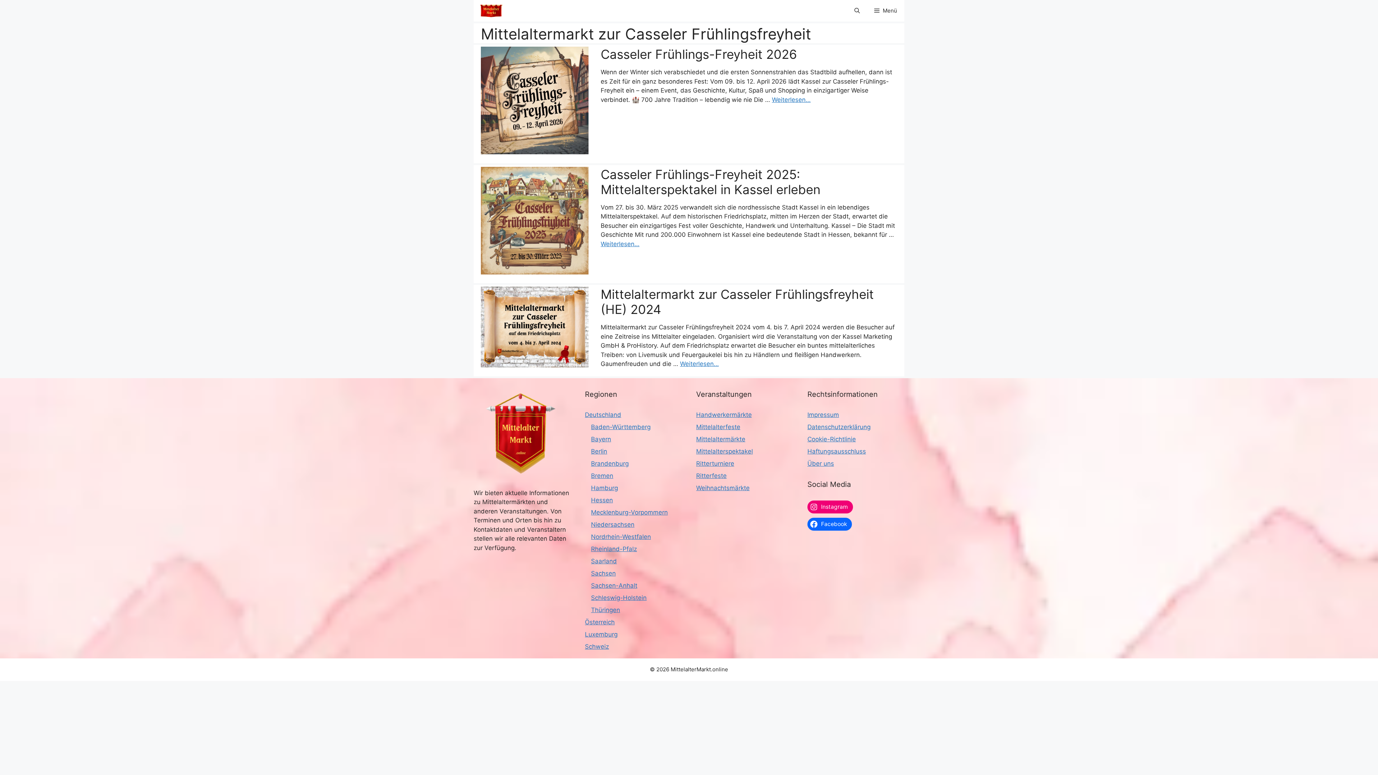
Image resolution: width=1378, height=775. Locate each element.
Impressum (823, 414)
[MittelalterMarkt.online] (491, 11)
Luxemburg (601, 634)
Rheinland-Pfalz (614, 549)
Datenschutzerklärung (839, 427)
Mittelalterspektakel (724, 451)
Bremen (602, 475)
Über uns (820, 463)
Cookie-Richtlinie (831, 439)
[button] (857, 11)
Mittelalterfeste (718, 427)
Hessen (602, 500)
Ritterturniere (715, 463)
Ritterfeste (711, 475)
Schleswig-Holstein (619, 597)
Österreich (600, 622)
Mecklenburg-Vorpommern (629, 512)
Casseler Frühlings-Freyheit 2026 (699, 54)
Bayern (601, 439)
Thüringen (605, 610)
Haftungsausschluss (836, 451)
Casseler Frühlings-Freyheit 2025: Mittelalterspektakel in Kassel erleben (710, 182)
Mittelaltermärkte (720, 439)
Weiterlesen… (791, 99)
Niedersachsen (612, 524)
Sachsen (603, 573)
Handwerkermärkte (724, 414)
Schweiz (597, 646)
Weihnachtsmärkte (723, 488)
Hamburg (604, 488)
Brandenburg (610, 463)
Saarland (604, 561)
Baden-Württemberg (621, 427)
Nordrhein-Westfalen (621, 536)
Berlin (599, 451)
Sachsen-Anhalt (614, 585)
